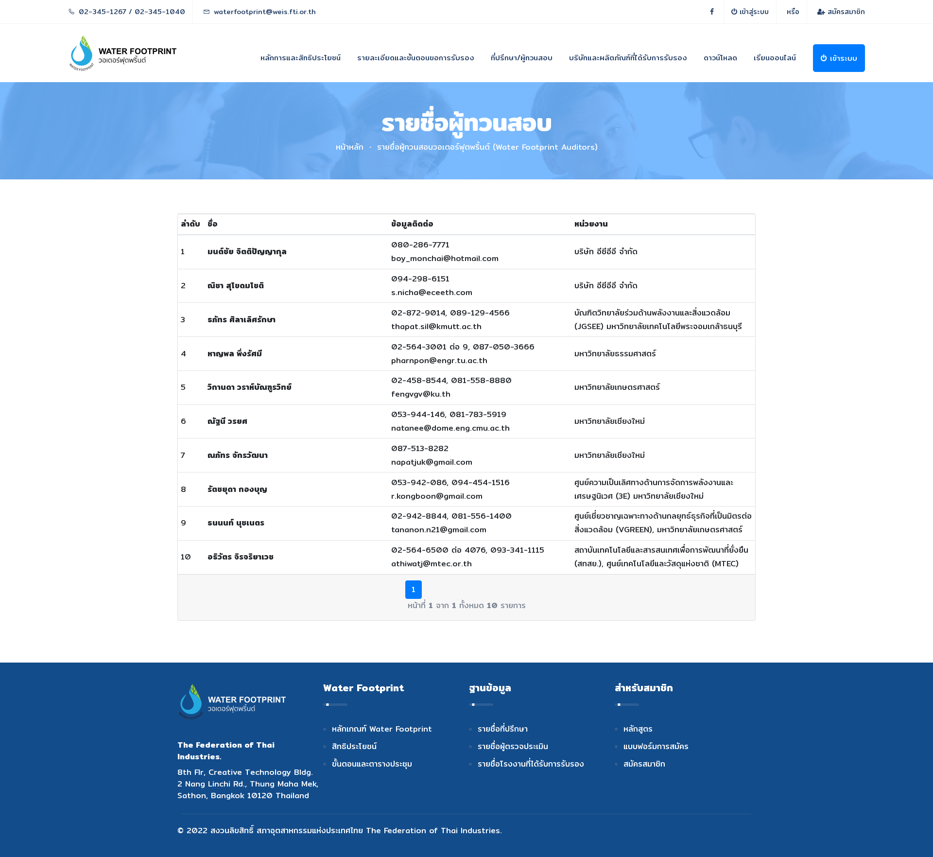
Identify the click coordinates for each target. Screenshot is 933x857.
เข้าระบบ (842, 58)
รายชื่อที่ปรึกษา (503, 729)
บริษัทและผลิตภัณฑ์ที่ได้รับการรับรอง (628, 57)
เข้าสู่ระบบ (753, 11)
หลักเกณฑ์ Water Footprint (382, 729)
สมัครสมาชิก (845, 11)
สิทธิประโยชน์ (354, 746)
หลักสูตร (638, 729)
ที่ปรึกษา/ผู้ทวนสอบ (522, 57)
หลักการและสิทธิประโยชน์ (300, 57)
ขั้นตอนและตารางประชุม (372, 764)
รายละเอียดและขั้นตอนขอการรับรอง (415, 57)
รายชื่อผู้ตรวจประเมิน (513, 746)
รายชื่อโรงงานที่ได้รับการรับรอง (531, 764)
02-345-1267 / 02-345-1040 (132, 11)
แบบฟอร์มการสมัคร (656, 746)
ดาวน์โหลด (720, 57)
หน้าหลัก (349, 147)
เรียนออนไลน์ (775, 57)
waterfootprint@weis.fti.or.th (265, 11)
